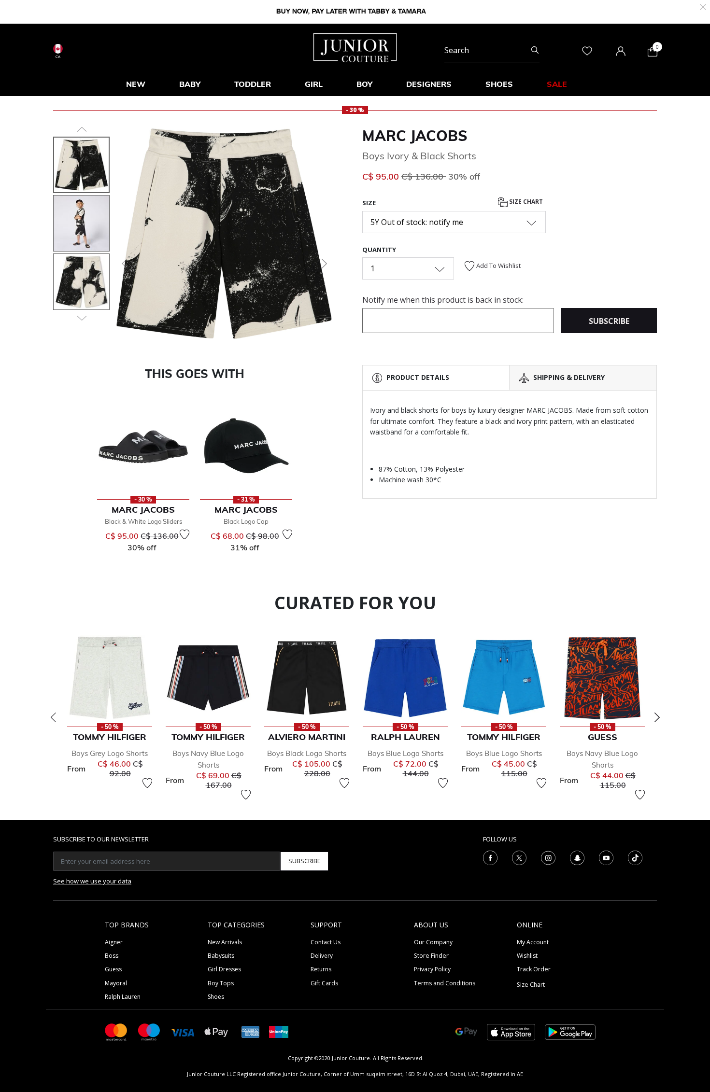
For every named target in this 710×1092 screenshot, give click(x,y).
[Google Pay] (466, 1031)
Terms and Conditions (444, 983)
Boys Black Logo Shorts (306, 753)
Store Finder (431, 956)
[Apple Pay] (216, 1031)
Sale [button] (557, 84)
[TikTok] (635, 857)
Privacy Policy (432, 969)
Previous (53, 717)
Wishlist (527, 956)
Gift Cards (324, 983)
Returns (321, 969)
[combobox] (492, 50)
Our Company (433, 942)
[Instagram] (548, 857)
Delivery (322, 956)
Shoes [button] (499, 84)
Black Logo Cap (246, 521)
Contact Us (326, 942)
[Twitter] (519, 857)
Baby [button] (189, 84)
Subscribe (304, 860)
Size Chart (525, 202)
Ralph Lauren (123, 997)
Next (657, 717)
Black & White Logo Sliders (143, 521)
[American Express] (250, 1031)
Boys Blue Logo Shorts (405, 753)
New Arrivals (225, 942)
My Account (533, 942)
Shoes (216, 997)
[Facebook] (490, 857)
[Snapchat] (577, 857)
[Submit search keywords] (535, 50)
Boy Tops (221, 983)
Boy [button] (364, 84)
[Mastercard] (116, 1031)
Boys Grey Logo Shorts (109, 753)
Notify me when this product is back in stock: (443, 299)
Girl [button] (314, 84)
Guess (113, 969)
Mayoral (116, 983)
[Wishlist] (184, 534)
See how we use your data (92, 881)
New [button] (135, 84)
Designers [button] (429, 84)
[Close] (703, 6)
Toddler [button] (252, 84)
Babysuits (221, 956)
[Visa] (182, 1031)
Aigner (114, 942)
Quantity (379, 249)
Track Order (534, 969)
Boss (111, 956)
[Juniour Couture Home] (355, 47)
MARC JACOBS (415, 135)
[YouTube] (606, 857)
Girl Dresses (224, 969)
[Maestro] (149, 1031)
